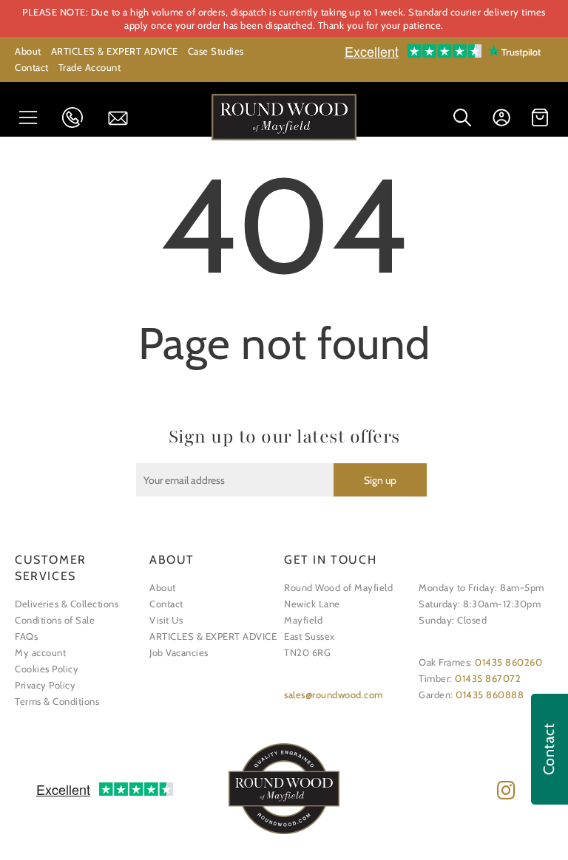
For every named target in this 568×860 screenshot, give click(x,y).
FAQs (26, 636)
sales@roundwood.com (333, 694)
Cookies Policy (46, 669)
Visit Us (166, 620)
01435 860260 (508, 662)
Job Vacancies (179, 652)
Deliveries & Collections (66, 604)
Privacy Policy (45, 685)
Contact (32, 67)
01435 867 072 (77, 117)
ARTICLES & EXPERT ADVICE (114, 51)
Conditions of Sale (55, 620)
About (28, 51)
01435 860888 (490, 694)
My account (40, 652)
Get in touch (123, 118)
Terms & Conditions (57, 701)
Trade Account (89, 67)
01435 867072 (488, 678)
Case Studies (216, 51)
